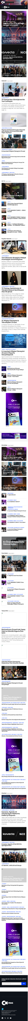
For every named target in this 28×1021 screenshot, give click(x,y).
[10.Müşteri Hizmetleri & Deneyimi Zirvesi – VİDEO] (4, 231)
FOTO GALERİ (20, 520)
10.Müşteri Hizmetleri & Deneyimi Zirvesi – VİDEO (14, 231)
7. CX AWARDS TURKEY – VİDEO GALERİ (16, 211)
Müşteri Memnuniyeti (7, 722)
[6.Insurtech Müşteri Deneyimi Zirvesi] (14, 141)
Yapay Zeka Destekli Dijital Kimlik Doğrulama (15, 204)
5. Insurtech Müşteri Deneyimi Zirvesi (16, 510)
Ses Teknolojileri (15, 702)
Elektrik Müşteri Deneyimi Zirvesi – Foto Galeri (14, 376)
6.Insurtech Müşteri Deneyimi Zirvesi (13, 151)
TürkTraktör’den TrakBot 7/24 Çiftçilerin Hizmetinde (12, 903)
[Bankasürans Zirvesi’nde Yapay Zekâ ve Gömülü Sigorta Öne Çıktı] (14, 619)
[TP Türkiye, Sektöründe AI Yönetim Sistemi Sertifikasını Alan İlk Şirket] (14, 278)
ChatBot (5, 876)
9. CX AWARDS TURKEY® (13, 501)
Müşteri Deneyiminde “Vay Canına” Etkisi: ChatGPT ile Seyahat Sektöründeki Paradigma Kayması (13, 919)
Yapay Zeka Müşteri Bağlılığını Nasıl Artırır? (12, 724)
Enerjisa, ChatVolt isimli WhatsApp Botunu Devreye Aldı (12, 892)
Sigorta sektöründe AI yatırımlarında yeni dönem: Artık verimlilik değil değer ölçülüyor (13, 131)
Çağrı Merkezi (6, 38)
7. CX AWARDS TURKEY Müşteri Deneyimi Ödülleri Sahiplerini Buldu (16, 516)
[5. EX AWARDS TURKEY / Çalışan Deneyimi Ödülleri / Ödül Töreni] (4, 217)
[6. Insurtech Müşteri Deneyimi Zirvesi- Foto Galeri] (14, 563)
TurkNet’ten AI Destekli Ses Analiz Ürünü (12, 714)
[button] (2, 7)
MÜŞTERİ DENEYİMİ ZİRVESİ (9, 21)
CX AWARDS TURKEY (12, 500)
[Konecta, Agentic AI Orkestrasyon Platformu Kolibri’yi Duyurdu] (14, 35)
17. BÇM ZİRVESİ (11, 495)
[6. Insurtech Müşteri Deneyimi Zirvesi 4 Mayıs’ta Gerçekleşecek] (14, 341)
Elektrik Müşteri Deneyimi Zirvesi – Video (14, 389)
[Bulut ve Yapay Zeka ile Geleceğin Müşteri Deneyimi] (4, 603)
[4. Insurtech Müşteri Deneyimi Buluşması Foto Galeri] (4, 529)
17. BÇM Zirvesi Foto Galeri (15, 575)
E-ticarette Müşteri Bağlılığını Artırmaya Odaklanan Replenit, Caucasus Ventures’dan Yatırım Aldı (13, 730)
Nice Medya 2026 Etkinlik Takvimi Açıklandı (13, 776)
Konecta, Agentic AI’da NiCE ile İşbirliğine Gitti (12, 844)
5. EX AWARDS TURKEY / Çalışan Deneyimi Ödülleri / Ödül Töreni (16, 218)
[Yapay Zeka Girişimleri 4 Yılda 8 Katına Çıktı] (14, 694)
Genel (10, 128)
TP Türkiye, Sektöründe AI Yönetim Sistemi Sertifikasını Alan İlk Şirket (12, 175)
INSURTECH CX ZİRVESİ (7, 149)
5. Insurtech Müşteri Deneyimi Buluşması (16, 590)
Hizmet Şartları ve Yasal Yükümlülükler (9, 1014)
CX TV (4, 193)
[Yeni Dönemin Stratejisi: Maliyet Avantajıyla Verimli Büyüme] (14, 247)
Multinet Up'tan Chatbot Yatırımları (10, 913)
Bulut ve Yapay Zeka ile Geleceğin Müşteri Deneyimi (15, 603)
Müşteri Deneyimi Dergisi (6, 1012)
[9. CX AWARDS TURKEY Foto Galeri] (4, 582)
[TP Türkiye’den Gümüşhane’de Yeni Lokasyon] (14, 90)
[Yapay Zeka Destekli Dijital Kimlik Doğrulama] (4, 204)
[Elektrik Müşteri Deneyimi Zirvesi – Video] (14, 191)
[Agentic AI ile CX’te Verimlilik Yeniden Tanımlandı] (14, 19)
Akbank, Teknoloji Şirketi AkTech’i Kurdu (12, 736)
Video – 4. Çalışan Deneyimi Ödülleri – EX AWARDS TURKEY (16, 224)
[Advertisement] (14, 436)
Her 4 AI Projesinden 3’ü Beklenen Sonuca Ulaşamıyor (12, 709)
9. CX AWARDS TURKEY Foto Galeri (15, 583)
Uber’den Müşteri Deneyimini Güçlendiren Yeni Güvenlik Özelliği (13, 662)
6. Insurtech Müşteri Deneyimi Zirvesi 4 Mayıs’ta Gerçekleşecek (13, 353)
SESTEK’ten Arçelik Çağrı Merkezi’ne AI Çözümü (14, 704)
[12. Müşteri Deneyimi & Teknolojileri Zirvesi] (14, 310)
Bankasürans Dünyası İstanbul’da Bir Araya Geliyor (15, 369)
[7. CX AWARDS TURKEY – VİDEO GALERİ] (4, 210)
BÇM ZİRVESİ (10, 493)
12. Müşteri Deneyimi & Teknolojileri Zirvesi (10, 321)
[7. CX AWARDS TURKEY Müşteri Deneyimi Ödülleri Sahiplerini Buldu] (4, 516)
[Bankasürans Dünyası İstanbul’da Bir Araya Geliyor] (4, 368)
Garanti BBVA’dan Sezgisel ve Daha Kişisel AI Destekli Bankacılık (13, 783)
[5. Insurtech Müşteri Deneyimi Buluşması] (4, 589)
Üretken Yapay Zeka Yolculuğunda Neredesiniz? (14, 719)
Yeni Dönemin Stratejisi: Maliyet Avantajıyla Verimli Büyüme (12, 169)
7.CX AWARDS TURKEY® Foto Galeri (16, 522)
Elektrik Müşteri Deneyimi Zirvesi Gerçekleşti (14, 382)
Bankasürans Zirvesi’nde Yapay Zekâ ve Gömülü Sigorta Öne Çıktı (13, 157)
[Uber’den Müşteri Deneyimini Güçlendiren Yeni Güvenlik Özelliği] (14, 652)
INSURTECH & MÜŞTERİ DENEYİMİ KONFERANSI (15, 507)
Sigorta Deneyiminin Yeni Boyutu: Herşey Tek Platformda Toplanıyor (13, 163)
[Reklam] (14, 2)
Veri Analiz (4, 707)
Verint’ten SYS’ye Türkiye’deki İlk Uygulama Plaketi (12, 886)
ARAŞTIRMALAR (5, 128)
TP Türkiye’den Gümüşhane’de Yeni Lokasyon (13, 100)
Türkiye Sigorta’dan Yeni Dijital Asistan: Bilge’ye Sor (13, 897)
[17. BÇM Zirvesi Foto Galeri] (4, 576)
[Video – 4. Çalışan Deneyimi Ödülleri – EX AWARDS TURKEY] (4, 224)
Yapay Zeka (13, 38)
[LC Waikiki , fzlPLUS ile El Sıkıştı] (14, 69)
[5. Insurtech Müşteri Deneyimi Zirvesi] (4, 509)
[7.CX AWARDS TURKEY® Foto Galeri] (4, 522)
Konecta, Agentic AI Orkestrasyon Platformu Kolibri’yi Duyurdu (11, 813)
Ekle (24, 983)
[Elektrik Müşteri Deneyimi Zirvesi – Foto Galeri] (4, 375)
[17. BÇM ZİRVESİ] (4, 495)
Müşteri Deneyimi (12, 380)
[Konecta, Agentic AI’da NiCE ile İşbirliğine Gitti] (14, 52)
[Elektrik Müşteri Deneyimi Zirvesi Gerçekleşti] (4, 382)
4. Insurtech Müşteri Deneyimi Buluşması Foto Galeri (15, 530)
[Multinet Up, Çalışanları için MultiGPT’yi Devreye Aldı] (14, 875)
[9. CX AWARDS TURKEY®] (4, 502)
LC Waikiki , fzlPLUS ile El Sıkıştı (11, 865)
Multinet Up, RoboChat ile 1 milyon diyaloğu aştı (14, 908)
